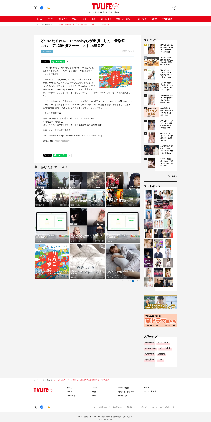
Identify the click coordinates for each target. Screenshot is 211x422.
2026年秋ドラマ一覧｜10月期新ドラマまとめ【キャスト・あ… (166, 111)
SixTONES (163, 343)
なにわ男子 (166, 348)
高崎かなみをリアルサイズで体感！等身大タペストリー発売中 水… (166, 73)
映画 (93, 19)
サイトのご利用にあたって (102, 407)
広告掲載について (132, 407)
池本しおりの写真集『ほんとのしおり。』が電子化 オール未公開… (166, 48)
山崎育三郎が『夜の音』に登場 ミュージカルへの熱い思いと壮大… (166, 149)
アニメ (74, 19)
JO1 (161, 359)
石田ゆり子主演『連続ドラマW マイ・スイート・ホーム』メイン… (166, 86)
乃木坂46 (150, 354)
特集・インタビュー (124, 19)
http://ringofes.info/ (63, 141)
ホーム (39, 19)
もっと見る (172, 176)
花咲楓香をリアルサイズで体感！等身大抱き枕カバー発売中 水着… (166, 99)
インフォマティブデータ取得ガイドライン (164, 407)
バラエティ (62, 19)
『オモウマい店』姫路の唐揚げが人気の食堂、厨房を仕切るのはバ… (166, 61)
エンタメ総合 (106, 19)
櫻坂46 (162, 354)
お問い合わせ (145, 407)
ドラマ (50, 19)
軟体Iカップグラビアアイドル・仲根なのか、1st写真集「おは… (166, 137)
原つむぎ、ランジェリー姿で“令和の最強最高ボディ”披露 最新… (166, 124)
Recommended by (127, 281)
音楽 (84, 19)
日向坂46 (150, 359)
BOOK (154, 19)
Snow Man (151, 348)
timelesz (150, 343)
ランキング (142, 19)
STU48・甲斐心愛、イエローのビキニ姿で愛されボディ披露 (166, 162)
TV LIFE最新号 (168, 19)
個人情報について (118, 407)
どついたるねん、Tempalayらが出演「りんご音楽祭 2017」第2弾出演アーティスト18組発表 (81, 24)
